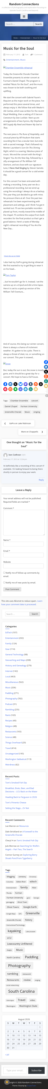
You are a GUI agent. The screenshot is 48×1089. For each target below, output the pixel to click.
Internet (9, 671)
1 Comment (38, 54)
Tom (26, 54)
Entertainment (12, 60)
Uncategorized (12, 753)
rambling (12, 973)
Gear (7, 649)
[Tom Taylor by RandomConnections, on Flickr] (9, 275)
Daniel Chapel (11, 406)
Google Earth (30, 906)
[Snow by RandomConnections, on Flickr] (7, 363)
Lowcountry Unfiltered (19, 943)
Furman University (29, 406)
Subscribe (36, 1070)
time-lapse (10, 1000)
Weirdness (10, 764)
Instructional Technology (16, 925)
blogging (11, 876)
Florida (9, 893)
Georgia (36, 898)
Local (7, 676)
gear (28, 898)
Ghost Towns (13, 907)
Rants (7, 715)
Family (8, 643)
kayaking (14, 931)
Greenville (33, 913)
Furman (18, 893)
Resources (24, 826)
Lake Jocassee (30, 931)
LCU (9, 937)
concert (34, 400)
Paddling (9, 693)
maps (9, 950)
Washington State (28, 1006)
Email (6, 551)
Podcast (9, 704)
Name (6, 540)
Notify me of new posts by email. (21, 582)
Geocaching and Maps (15, 660)
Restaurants (10, 731)
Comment (8, 508)
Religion (9, 726)
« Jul (7, 1054)
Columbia (9, 882)
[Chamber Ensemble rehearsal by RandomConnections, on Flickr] (17, 67)
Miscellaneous (11, 682)
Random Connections (24, 4)
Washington (11, 1006)
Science (8, 737)
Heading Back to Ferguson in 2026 (21, 797)
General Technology (14, 654)
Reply (41, 479)
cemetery (22, 876)
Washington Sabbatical (15, 759)
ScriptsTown (31, 1085)
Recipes (8, 720)
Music (23, 60)
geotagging (10, 902)
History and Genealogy (15, 665)
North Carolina (13, 957)
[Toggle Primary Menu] (24, 16)
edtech (33, 881)
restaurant (27, 974)
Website (7, 562)
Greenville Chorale (13, 412)
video (32, 1000)
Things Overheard (13, 742)
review (27, 979)
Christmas (32, 877)
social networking (12, 985)
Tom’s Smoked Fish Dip (16, 782)
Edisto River (21, 881)
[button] (5, 384)
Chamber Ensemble (19, 400)
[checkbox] (7, 1082)
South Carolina (21, 991)
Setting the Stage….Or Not (17, 808)
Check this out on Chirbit (12, 256)
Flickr (34, 887)
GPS (20, 914)
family (24, 887)
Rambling (9, 709)
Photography (11, 698)
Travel (8, 748)
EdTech (8, 632)
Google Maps (10, 914)
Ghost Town (22, 902)
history (28, 919)
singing (36, 412)
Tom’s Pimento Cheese (15, 802)
